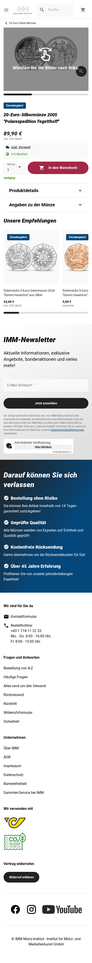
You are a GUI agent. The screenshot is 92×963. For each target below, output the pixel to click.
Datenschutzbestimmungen (67, 429)
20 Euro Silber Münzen (22, 23)
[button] (6, 10)
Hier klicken (43, 447)
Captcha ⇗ (62, 452)
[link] (22, 10)
